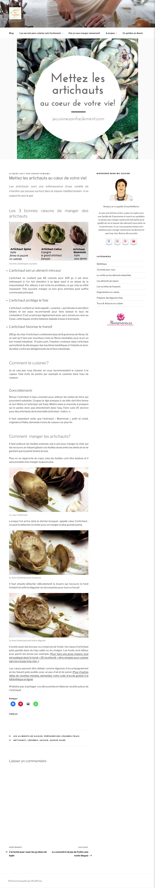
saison (44, 740)
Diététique (102, 264)
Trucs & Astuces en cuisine (110, 303)
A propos (110, 33)
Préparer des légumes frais (62, 736)
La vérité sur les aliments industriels (114, 275)
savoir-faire (58, 740)
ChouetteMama (40, 174)
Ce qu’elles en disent (133, 33)
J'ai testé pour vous (106, 269)
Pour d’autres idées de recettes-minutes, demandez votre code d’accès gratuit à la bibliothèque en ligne (48, 676)
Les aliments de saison (28, 736)
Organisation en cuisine (108, 292)
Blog (11, 33)
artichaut (19, 740)
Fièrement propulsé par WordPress (25, 881)
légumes (33, 740)
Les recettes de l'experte (108, 286)
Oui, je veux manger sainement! (84, 33)
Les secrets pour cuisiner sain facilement (40, 33)
